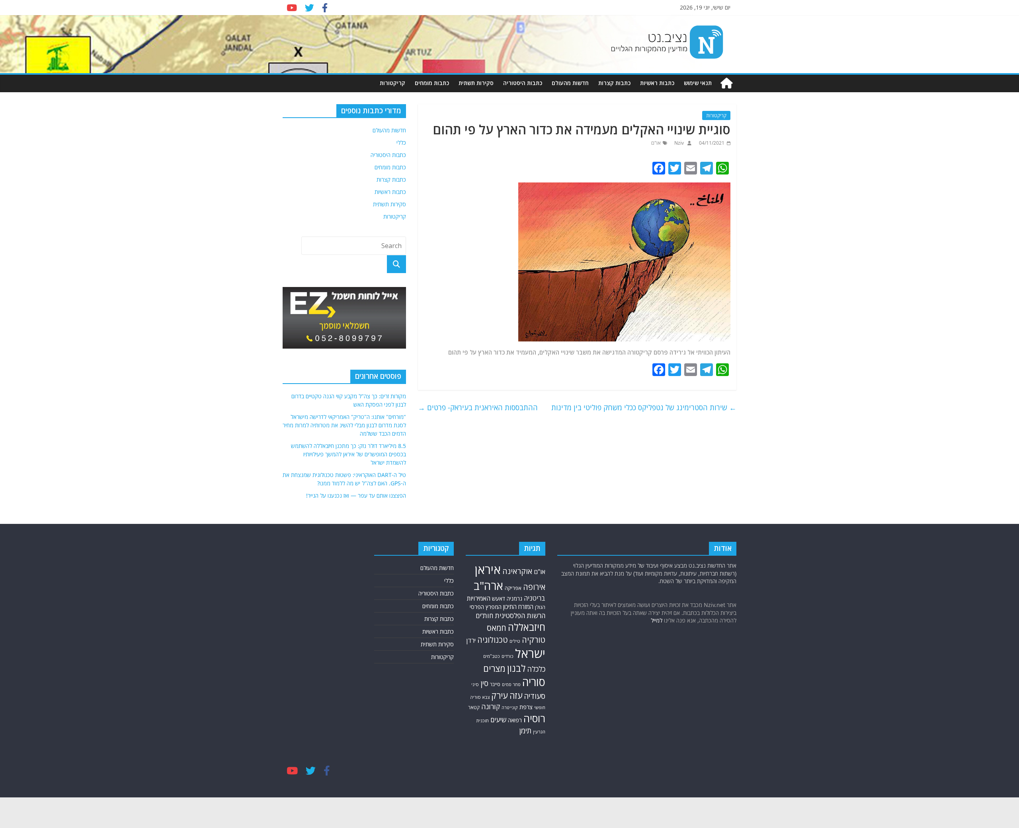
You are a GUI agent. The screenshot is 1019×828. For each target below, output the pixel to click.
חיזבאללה (526, 627)
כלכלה (536, 669)
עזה (516, 695)
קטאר (474, 707)
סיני (475, 684)
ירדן (471, 640)
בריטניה (534, 598)
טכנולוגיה (492, 639)
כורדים (507, 656)
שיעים (498, 719)
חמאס (496, 627)
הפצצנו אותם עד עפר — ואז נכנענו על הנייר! (356, 495)
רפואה (515, 720)
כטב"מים (491, 656)
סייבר (495, 684)
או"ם (656, 143)
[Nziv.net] (726, 83)
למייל (656, 620)
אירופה (534, 587)
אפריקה (513, 587)
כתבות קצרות (614, 83)
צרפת (526, 707)
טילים (515, 641)
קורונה (490, 706)
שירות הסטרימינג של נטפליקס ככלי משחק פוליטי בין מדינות (643, 407)
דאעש (498, 598)
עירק (499, 695)
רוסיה (534, 718)
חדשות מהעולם (570, 83)
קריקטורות (392, 83)
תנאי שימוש (698, 83)
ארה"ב (488, 585)
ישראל (530, 653)
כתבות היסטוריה (522, 83)
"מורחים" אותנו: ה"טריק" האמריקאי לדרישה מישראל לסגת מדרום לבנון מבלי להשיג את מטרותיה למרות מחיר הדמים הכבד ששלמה (344, 425)
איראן (488, 570)
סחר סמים (511, 684)
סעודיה (534, 696)
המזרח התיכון (518, 607)
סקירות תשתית (476, 83)
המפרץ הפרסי (486, 607)
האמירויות (478, 598)
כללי (401, 142)
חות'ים (484, 615)
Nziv (678, 143)
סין (484, 683)
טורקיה (533, 639)
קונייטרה (510, 707)
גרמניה (514, 598)
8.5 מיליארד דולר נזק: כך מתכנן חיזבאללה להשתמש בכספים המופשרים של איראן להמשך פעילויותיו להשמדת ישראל (348, 454)
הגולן (540, 607)
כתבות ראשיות (657, 83)
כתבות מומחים (432, 83)
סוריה (533, 682)
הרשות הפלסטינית (520, 615)
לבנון (516, 668)
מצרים (494, 668)
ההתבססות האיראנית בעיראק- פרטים (478, 407)
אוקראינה (517, 571)
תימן (525, 730)
